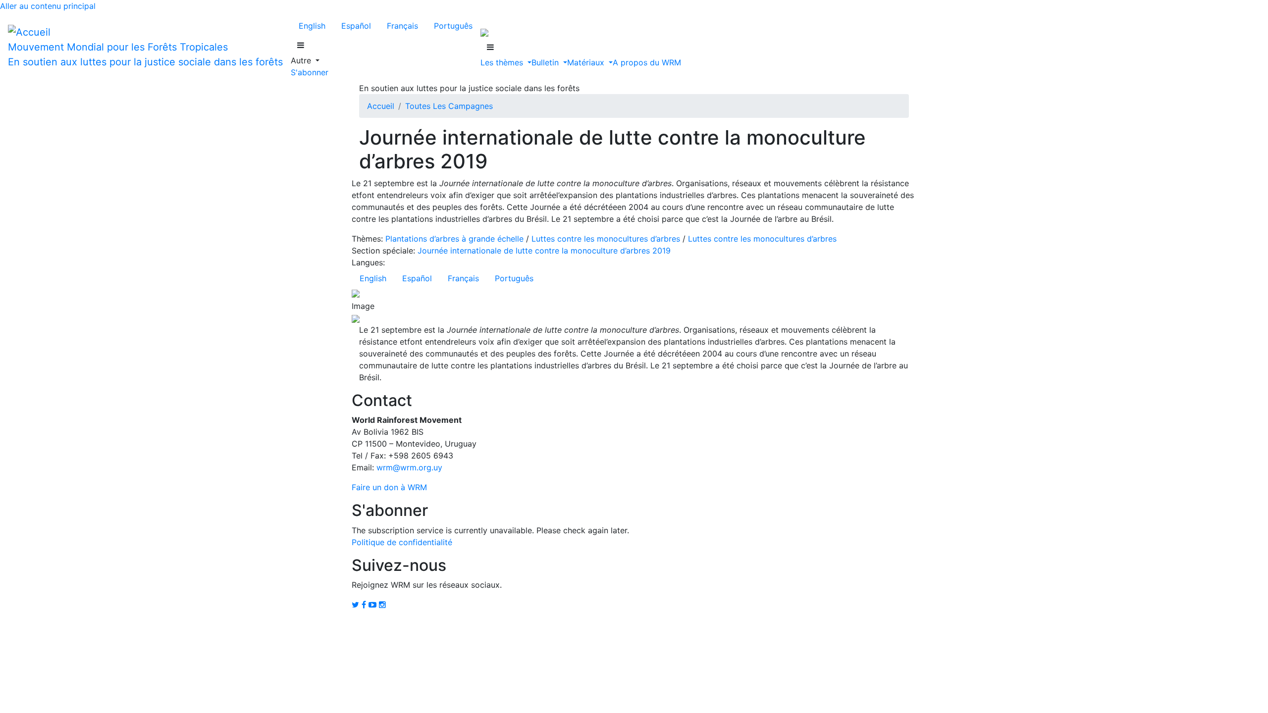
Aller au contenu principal (48, 6)
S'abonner (309, 72)
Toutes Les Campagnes (449, 106)
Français (402, 26)
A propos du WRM (647, 62)
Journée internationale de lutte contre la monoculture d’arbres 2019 (544, 250)
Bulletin (546, 62)
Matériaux (587, 62)
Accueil (380, 106)
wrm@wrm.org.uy (409, 467)
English (312, 26)
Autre (302, 60)
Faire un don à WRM (389, 487)
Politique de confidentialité (402, 542)
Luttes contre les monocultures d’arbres (605, 239)
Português (453, 26)
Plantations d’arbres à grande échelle (454, 239)
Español (356, 26)
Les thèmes (503, 62)
